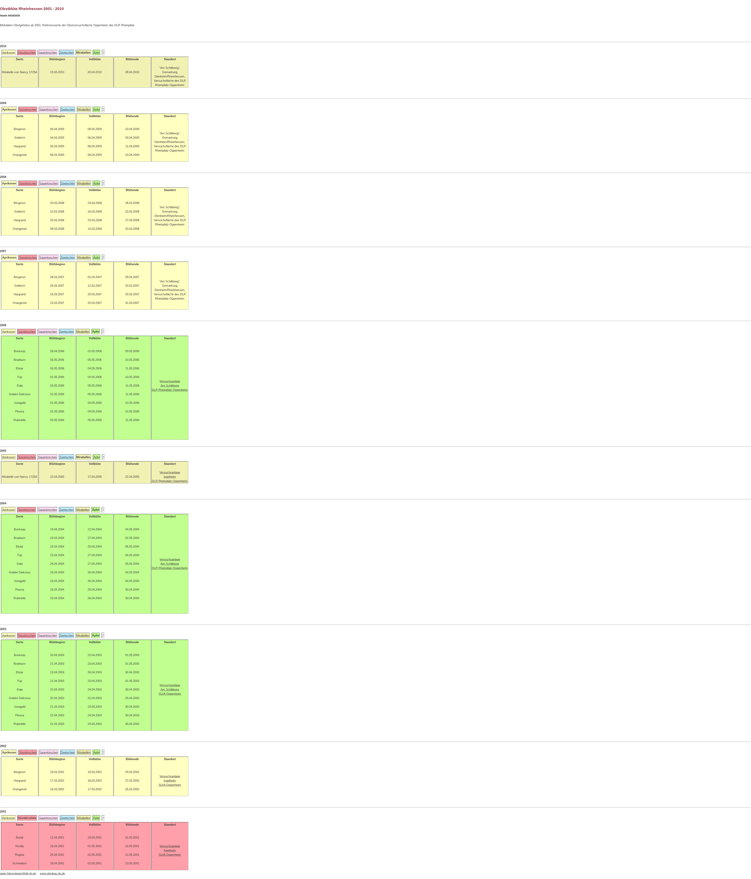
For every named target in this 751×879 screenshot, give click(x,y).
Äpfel (96, 52)
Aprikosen (8, 52)
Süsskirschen (26, 52)
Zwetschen (66, 52)
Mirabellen (84, 109)
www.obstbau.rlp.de (52, 873)
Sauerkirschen (47, 52)
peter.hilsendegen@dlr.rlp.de (18, 873)
